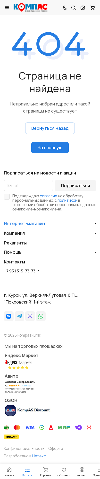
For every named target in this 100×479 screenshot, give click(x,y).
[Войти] (83, 7)
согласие (48, 196)
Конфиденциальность (24, 448)
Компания (14, 233)
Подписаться (75, 185)
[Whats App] (41, 316)
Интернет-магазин (24, 223)
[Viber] (30, 316)
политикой (67, 200)
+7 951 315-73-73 (19, 271)
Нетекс (39, 456)
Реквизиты (15, 243)
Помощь (13, 252)
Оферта (55, 448)
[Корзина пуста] (92, 7)
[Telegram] (19, 316)
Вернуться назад (50, 128)
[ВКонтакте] (9, 316)
